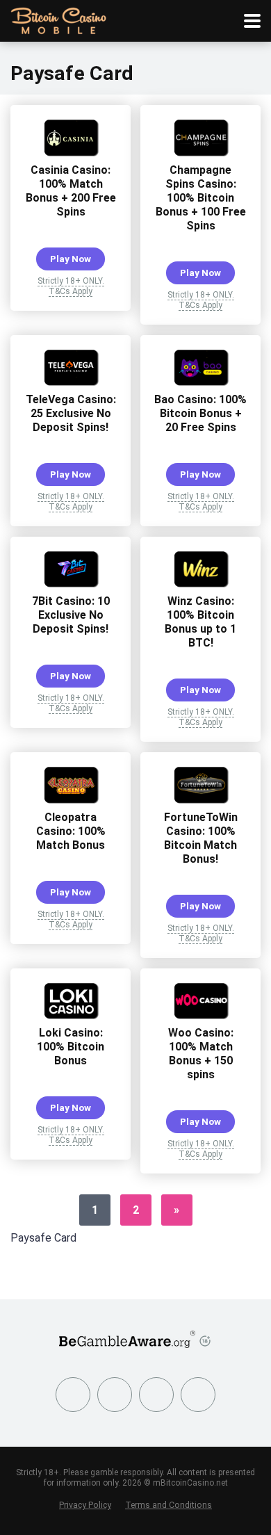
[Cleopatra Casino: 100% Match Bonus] (71, 799)
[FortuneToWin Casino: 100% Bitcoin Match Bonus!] (201, 799)
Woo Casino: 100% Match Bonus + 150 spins (200, 1053)
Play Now (70, 258)
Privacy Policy (85, 1505)
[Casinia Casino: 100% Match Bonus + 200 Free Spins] (71, 152)
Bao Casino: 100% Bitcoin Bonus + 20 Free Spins (200, 413)
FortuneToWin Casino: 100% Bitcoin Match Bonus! (201, 838)
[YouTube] (156, 1394)
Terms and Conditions (168, 1505)
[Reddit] (198, 1394)
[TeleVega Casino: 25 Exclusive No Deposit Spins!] (71, 382)
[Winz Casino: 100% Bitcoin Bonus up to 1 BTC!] (201, 583)
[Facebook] (73, 1394)
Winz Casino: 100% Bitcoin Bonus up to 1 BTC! (200, 621)
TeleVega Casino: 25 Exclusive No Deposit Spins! (71, 413)
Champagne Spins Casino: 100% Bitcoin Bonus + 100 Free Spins (201, 197)
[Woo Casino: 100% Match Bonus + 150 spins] (201, 1015)
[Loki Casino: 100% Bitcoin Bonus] (71, 1015)
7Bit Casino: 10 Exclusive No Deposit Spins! (71, 614)
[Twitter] (114, 1394)
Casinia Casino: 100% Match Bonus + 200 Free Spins (71, 190)
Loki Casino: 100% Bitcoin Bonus (70, 1046)
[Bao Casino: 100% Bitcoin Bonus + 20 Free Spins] (201, 382)
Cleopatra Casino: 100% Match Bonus (71, 831)
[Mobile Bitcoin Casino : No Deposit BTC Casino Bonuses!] (58, 19)
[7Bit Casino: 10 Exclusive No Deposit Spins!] (71, 583)
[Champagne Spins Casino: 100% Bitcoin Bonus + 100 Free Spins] (201, 152)
